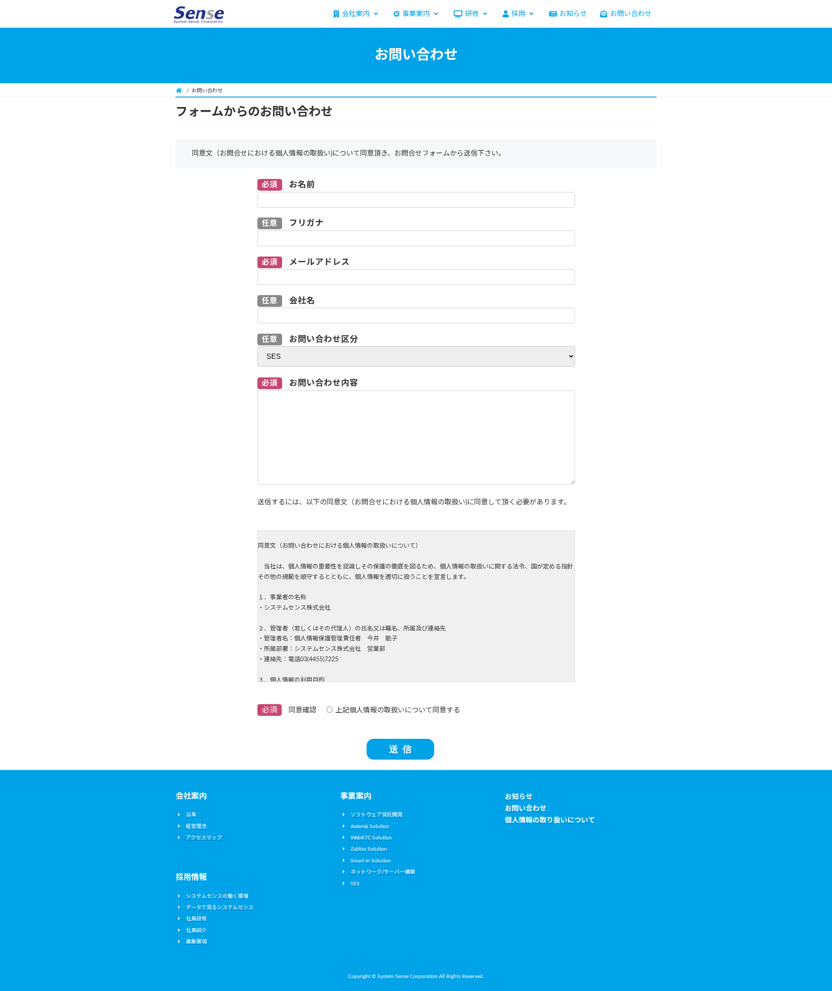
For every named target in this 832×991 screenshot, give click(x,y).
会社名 (288, 301)
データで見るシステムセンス (220, 907)
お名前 (288, 185)
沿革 (191, 814)
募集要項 (196, 941)
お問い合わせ (631, 13)
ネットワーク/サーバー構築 (383, 871)
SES (355, 883)
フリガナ (293, 223)
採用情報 (191, 877)
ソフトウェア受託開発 (377, 814)
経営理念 (196, 826)
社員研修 (196, 918)
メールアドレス (306, 262)
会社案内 (356, 13)
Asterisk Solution (370, 826)
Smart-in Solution (371, 860)
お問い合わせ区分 (310, 339)
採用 (518, 13)
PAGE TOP (805, 953)
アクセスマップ (204, 837)
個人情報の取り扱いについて (550, 820)
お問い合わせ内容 (310, 383)
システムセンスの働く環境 (217, 895)
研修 (472, 13)
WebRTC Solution (371, 837)
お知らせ (573, 13)
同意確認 (361, 710)
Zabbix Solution (369, 848)
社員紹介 (196, 930)
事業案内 (416, 13)
